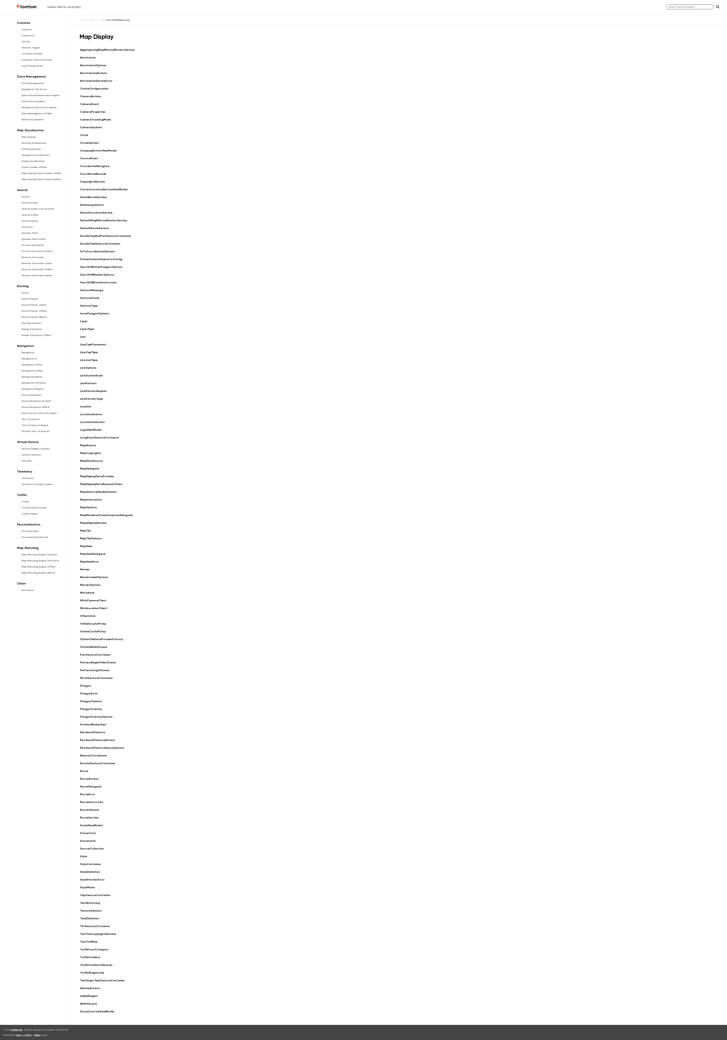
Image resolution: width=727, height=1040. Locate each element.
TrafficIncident (91, 957)
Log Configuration (32, 66)
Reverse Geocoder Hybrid (37, 275)
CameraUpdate (92, 127)
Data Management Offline (37, 113)
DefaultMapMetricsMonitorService (105, 220)
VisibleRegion (90, 996)
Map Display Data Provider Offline (42, 173)
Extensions (28, 590)
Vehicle (26, 41)
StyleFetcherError (94, 879)
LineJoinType (90, 360)
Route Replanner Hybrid (35, 407)
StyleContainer (92, 864)
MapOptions (90, 507)
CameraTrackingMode (97, 119)
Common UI (28, 35)
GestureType (90, 305)
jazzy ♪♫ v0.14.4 (23, 1035)
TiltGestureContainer (96, 926)
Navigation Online (32, 364)
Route (25, 292)
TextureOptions (92, 910)
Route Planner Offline (34, 311)
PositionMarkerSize (94, 724)
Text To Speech (31, 419)
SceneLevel (89, 841)
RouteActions (90, 778)
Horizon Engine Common (36, 448)
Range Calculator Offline (36, 335)
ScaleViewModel (93, 825)
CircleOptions (91, 143)
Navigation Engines (33, 389)
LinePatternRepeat (95, 391)
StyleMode (89, 887)
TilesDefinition (91, 918)
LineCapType (90, 352)
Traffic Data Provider (34, 507)
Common (27, 29)
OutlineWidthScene (95, 647)
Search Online (30, 202)
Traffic (25, 501)
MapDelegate (91, 468)
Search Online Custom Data (38, 209)
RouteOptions (91, 809)
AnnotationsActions (95, 73)
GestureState (91, 298)
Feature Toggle (31, 47)
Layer (85, 321)
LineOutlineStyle (93, 375)
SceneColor (89, 833)
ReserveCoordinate (95, 755)
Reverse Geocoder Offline (37, 269)
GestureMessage (93, 290)
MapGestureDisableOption (100, 492)
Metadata (89, 592)
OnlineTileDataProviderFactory (103, 639)
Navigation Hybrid (32, 376)
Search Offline (30, 215)
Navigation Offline (32, 370)
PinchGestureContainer (98, 678)
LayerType (88, 329)
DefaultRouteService (96, 228)
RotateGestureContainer (99, 763)
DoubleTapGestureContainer (101, 243)
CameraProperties (94, 111)
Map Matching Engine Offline (38, 566)
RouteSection (91, 817)
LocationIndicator (94, 422)
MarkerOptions (92, 585)
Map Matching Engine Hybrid (38, 572)
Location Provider (32, 53)
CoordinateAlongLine (96, 166)
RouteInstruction (93, 802)
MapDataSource (93, 460)
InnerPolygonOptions (96, 313)
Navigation (28, 352)
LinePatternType (93, 398)
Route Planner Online (34, 305)
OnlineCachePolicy (94, 631)
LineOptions (89, 367)
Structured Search (33, 245)
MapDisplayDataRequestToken (102, 484)
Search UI (27, 227)
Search (26, 196)
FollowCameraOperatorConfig (102, 259)
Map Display (29, 137)
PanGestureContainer (97, 654)
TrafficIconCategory (95, 949)
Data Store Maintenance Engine (40, 95)
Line (84, 336)
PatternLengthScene (96, 670)
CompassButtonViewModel (100, 150)
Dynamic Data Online (34, 239)
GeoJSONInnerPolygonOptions (102, 267)
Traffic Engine (30, 513)
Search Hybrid (30, 221)
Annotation (89, 57)
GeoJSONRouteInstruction (100, 282)
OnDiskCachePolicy (94, 623)
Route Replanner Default (36, 401)
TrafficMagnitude (93, 972)
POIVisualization (31, 149)
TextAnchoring (91, 903)
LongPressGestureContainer (101, 437)
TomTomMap (90, 941)
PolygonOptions (92, 701)
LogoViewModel (92, 429)
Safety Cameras (31, 454)
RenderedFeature (94, 732)
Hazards (26, 460)
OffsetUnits (89, 616)
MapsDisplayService (95, 523)
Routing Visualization (34, 143)
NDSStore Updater (33, 119)
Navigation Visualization (36, 155)
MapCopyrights (92, 453)
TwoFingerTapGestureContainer (104, 980)
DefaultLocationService (97, 212)
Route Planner (30, 299)
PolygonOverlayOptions (97, 716)
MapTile (87, 530)
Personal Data (30, 531)
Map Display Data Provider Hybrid (41, 179)
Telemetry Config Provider (37, 484)
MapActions (89, 445)
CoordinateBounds (94, 174)
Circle (85, 135)
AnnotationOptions (94, 65)
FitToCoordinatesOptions (99, 251)
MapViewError (91, 561)
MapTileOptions (92, 538)
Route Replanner (31, 395)
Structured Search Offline (37, 251)
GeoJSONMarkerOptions (98, 274)
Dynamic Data (30, 233)
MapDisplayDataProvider (98, 476)
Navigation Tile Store (34, 89)
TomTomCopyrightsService (99, 934)
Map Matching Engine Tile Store (40, 560)
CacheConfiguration (96, 88)
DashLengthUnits (93, 205)
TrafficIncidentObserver (98, 965)
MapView (87, 546)
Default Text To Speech (35, 431)
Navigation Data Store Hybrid (39, 107)
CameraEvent (91, 104)
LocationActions (92, 414)
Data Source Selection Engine (39, 413)
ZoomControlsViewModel (98, 1011)
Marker (86, 569)
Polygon (87, 685)
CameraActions (92, 96)
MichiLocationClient (95, 608)
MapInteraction (92, 499)
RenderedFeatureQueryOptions (103, 747)
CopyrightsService (94, 181)
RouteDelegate (92, 786)
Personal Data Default (35, 537)
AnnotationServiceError (97, 80)
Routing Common (31, 323)
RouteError (89, 794)
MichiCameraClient (94, 600)
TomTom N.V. (17, 1029)
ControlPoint (90, 158)
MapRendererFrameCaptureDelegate (108, 515)
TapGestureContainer (97, 895)
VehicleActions (91, 988)
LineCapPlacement (94, 344)
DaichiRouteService (95, 197)
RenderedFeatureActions (99, 740)
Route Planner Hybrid (34, 317)
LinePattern (90, 383)
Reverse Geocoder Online (37, 263)
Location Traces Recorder (37, 59)
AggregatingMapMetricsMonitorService (109, 49)
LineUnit (87, 406)
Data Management (33, 83)
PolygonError (90, 693)
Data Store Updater (34, 101)
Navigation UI (29, 358)
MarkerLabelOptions (95, 577)
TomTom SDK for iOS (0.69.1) (63, 7)
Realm (37, 1035)
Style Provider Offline (34, 167)
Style (85, 856)
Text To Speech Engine (35, 425)
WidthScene (90, 1003)
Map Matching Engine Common (39, 554)
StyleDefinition (91, 872)
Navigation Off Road (34, 383)
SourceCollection (93, 848)
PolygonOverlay (92, 709)
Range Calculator (32, 329)
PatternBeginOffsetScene (99, 662)
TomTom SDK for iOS (90, 20)
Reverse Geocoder (33, 257)
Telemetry (28, 478)
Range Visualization (33, 161)
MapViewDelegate (94, 554)
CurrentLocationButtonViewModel (105, 189)
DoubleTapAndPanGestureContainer (107, 236)
